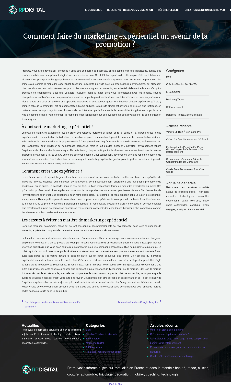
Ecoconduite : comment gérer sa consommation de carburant (184, 160)
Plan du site (115, 383)
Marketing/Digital (175, 99)
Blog (168, 76)
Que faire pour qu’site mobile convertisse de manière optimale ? (53, 304)
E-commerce (93, 10)
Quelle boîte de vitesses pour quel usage (185, 170)
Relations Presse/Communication (130, 10)
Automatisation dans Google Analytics (138, 302)
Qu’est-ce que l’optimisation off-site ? (187, 139)
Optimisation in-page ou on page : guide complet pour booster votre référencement (185, 149)
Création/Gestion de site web (205, 10)
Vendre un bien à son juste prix (183, 131)
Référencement (169, 10)
